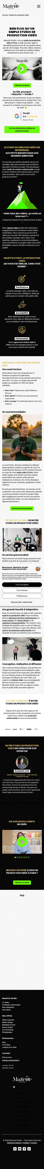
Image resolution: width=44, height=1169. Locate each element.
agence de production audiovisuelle (16, 630)
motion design (23, 621)
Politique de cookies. (19, 579)
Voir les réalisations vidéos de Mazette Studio (22, 129)
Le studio (5, 1002)
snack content (8, 621)
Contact (33, 1143)
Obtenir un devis (22, 85)
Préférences (22, 596)
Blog (4, 1042)
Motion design (7, 1022)
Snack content (7, 1027)
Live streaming (7, 1030)
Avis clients (6, 1010)
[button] (22, 68)
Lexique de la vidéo (9, 1047)
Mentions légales (27, 602)
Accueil (5, 15)
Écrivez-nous (7, 1057)
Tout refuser (22, 590)
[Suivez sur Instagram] (15, 1148)
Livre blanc (6, 1045)
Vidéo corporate (8, 1020)
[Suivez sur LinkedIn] (29, 1148)
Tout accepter (22, 584)
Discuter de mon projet (22, 508)
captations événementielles (13, 623)
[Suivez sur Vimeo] (24, 1148)
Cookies (26, 1143)
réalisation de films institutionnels (22, 618)
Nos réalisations (8, 1007)
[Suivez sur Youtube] (19, 1148)
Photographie (7, 1032)
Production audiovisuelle (11, 1005)
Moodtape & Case (8, 1025)
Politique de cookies (16, 602)
